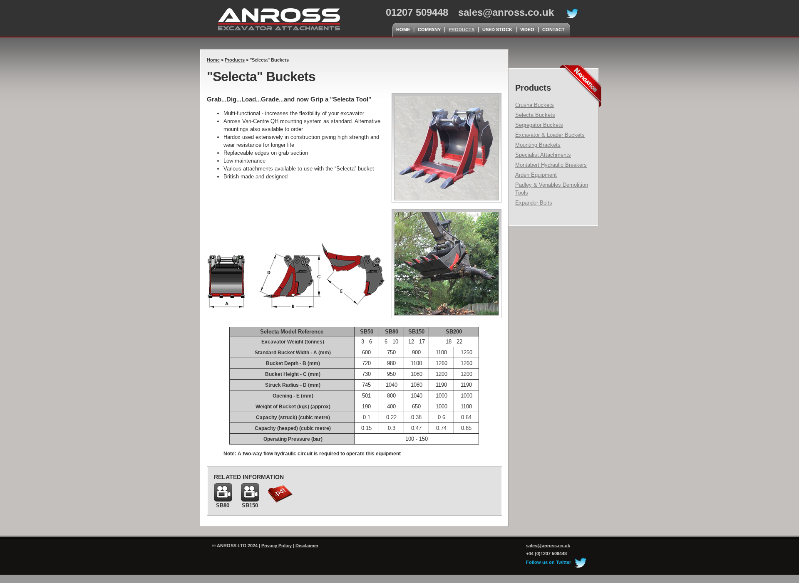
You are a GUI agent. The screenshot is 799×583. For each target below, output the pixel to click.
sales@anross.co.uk (506, 12)
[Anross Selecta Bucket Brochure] (280, 502)
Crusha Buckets (534, 105)
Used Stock (497, 29)
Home (403, 29)
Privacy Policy (276, 545)
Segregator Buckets (539, 125)
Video (527, 29)
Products (461, 29)
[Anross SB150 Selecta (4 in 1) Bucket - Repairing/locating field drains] (250, 500)
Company (429, 29)
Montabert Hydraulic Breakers (551, 165)
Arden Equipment (536, 175)
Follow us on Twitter (549, 562)
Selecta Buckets (535, 115)
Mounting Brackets (538, 145)
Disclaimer (306, 545)
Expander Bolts (533, 203)
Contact (553, 29)
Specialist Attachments (543, 155)
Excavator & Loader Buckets (550, 135)
